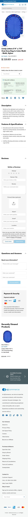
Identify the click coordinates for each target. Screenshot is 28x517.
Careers (4, 433)
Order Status (5, 455)
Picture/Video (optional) (14, 197)
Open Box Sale (6, 449)
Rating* (14, 171)
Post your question (14, 282)
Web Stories (5, 436)
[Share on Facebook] (7, 98)
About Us (4, 424)
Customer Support (7, 477)
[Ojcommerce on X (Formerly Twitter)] (21, 414)
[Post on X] (19, 98)
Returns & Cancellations (9, 461)
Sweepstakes (6, 467)
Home (3, 11)
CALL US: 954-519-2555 (9, 480)
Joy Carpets (4, 56)
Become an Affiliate (7, 439)
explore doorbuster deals (14, 1)
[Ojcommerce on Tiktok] (14, 414)
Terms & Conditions (7, 464)
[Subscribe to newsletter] (24, 497)
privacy (19, 237)
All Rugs (23, 11)
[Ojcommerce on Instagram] (10, 414)
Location (14, 225)
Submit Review (19, 241)
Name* (14, 211)
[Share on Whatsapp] (11, 98)
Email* (14, 218)
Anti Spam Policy (7, 430)
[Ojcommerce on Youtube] (7, 414)
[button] (9, 173)
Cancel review (8, 241)
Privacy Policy (6, 427)
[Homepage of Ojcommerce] (7, 4)
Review (14, 184)
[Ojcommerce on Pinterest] (17, 414)
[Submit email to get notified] (19, 74)
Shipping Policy (6, 458)
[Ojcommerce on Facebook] (3, 414)
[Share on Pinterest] (15, 98)
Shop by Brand (6, 452)
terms (13, 237)
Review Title (13, 177)
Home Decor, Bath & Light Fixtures (13, 11)
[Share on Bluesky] (23, 98)
